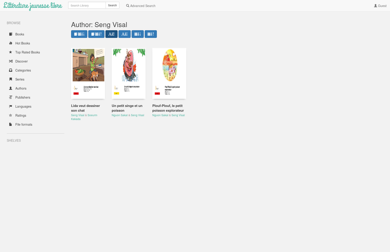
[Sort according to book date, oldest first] (96, 34)
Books (19, 34)
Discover (21, 61)
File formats (23, 124)
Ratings (20, 115)
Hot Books (22, 43)
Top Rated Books (27, 52)
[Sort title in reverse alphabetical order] (124, 34)
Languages (22, 106)
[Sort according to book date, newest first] (79, 34)
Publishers (22, 97)
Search (112, 5)
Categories (22, 70)
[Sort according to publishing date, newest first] (138, 34)
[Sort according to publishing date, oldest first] (151, 34)
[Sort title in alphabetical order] (111, 34)
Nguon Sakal (120, 115)
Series (19, 79)
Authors (20, 88)
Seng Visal (77, 115)
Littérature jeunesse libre (32, 5)
